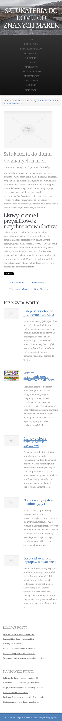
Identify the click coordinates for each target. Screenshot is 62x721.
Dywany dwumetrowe (12, 644)
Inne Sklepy (30, 100)
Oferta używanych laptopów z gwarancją (40, 560)
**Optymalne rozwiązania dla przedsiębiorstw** (23, 688)
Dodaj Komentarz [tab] (18, 282)
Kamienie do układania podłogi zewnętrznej (21, 683)
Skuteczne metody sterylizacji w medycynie (21, 702)
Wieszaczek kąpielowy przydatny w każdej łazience (24, 658)
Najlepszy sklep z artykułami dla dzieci (19, 653)
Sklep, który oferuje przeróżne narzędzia (39, 313)
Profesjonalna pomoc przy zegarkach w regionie (23, 697)
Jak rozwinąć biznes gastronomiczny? (18, 634)
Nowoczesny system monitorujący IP (39, 502)
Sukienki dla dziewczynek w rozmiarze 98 (20, 678)
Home (7, 100)
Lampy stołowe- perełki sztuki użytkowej (35, 442)
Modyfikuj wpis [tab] (41, 289)
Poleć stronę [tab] (38, 282)
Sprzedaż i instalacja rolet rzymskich (18, 639)
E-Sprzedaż (17, 100)
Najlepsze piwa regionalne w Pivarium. (19, 649)
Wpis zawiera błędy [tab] (19, 289)
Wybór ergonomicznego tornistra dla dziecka (39, 376)
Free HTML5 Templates (37, 717)
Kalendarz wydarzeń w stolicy (15, 692)
